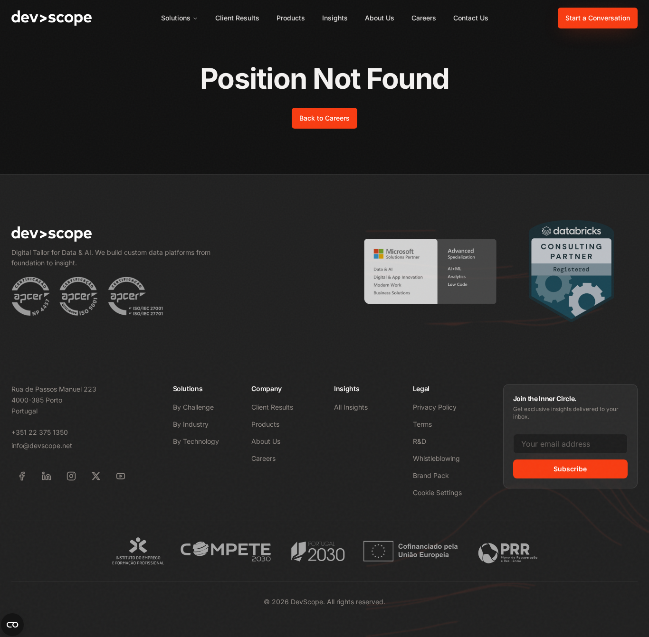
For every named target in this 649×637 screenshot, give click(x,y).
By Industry (191, 424)
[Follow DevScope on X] (96, 476)
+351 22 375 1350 (39, 432)
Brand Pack (431, 475)
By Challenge (193, 407)
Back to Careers (324, 118)
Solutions (176, 18)
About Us (379, 18)
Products (291, 18)
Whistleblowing (436, 458)
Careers (423, 18)
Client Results (237, 18)
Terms (422, 424)
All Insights (351, 407)
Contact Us (470, 18)
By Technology (196, 441)
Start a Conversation (597, 18)
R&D (419, 441)
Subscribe (570, 469)
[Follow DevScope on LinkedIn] (46, 476)
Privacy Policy (435, 407)
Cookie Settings (437, 492)
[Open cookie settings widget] (12, 624)
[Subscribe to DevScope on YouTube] (120, 476)
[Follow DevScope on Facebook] (21, 476)
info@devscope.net (41, 445)
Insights (335, 18)
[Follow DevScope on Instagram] (71, 476)
